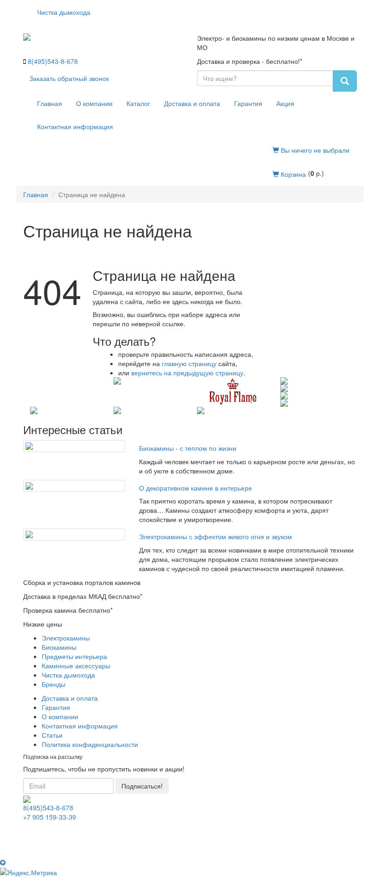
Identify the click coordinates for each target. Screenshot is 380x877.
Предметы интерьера (74, 656)
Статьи (52, 735)
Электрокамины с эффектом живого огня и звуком (215, 536)
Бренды (53, 684)
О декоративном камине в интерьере (195, 487)
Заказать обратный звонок (69, 78)
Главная (49, 103)
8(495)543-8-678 (53, 61)
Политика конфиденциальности (90, 744)
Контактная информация (75, 126)
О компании (94, 103)
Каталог (138, 103)
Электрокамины (66, 637)
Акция (285, 103)
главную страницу (189, 363)
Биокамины (59, 647)
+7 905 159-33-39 (49, 816)
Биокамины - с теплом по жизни (187, 448)
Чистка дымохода (63, 12)
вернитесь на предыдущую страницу (187, 372)
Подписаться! (142, 785)
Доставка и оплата (192, 103)
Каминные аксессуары (76, 665)
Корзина (292, 174)
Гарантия (248, 103)
